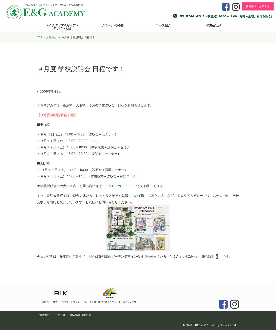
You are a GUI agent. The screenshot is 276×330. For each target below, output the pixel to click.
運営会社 (44, 314)
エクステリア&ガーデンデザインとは (62, 26)
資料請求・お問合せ (258, 6)
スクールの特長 (112, 25)
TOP (39, 37)
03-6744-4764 (192, 16)
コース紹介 (163, 25)
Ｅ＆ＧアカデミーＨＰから (124, 186)
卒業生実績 (213, 25)
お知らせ (51, 37)
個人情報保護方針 (80, 314)
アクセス (60, 314)
